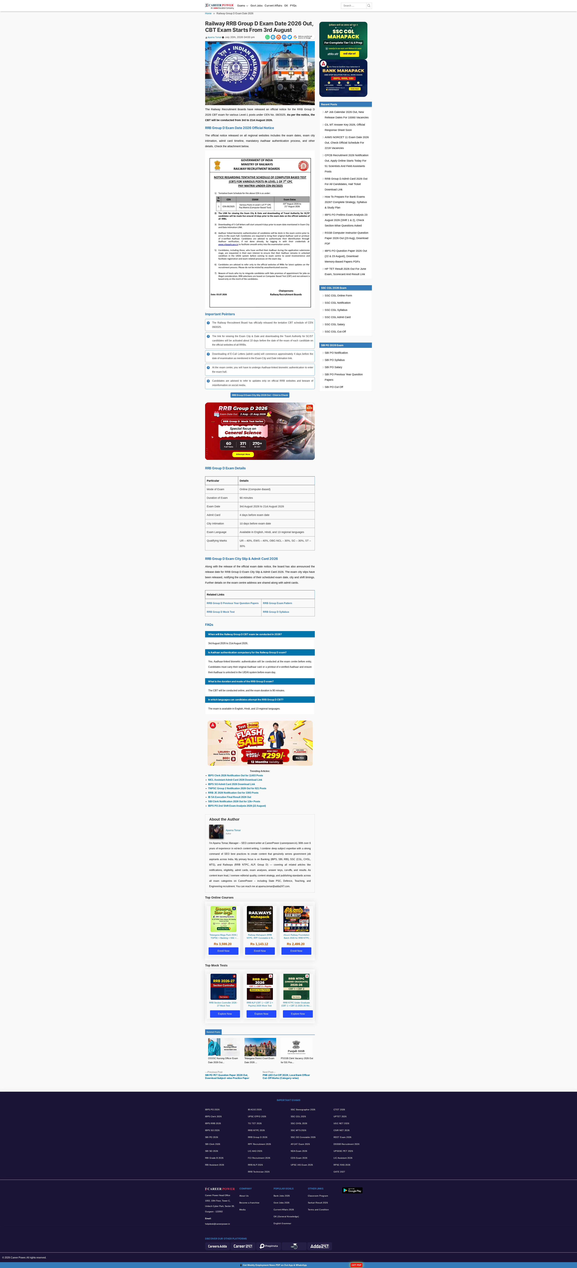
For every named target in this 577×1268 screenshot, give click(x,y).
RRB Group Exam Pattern (277, 603)
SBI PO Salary (333, 367)
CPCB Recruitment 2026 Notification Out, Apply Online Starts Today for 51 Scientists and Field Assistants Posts (346, 163)
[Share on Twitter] (289, 37)
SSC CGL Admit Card (338, 317)
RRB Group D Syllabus (276, 612)
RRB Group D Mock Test (221, 612)
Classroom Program (318, 1196)
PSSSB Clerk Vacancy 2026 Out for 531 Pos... (297, 1060)
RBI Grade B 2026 (214, 1158)
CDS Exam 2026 (299, 1158)
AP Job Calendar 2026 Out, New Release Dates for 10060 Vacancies (347, 115)
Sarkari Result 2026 (318, 1202)
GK (286, 5)
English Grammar (282, 1223)
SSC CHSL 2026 (299, 1123)
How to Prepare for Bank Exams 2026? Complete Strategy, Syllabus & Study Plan (346, 202)
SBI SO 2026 (211, 1151)
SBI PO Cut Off (334, 387)
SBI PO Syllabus (335, 359)
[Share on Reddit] (278, 37)
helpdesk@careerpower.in (217, 1224)
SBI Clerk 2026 (212, 1144)
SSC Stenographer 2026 (303, 1109)
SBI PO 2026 (211, 1137)
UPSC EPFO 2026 (257, 1116)
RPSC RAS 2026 (342, 1165)
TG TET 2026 (255, 1123)
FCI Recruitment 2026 (259, 1158)
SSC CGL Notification (338, 302)
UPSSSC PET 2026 (343, 1151)
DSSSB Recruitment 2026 (346, 1144)
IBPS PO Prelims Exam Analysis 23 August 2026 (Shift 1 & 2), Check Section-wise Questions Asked (346, 220)
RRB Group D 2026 (257, 1137)
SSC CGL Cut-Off (335, 331)
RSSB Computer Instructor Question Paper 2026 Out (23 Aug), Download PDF (346, 238)
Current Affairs (273, 5)
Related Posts (213, 1032)
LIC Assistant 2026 (343, 1158)
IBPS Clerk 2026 (213, 1116)
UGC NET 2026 (341, 1123)
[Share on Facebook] (284, 37)
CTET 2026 (339, 1109)
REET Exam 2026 (342, 1137)
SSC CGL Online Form (338, 295)
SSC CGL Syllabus (336, 309)
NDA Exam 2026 (299, 1151)
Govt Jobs (256, 5)
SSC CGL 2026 (298, 1116)
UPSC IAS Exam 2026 (302, 1165)
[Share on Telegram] (273, 37)
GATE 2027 (339, 1172)
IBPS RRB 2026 (213, 1123)
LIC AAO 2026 (255, 1151)
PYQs (293, 5)
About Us (244, 1196)
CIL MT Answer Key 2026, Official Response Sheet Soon (345, 127)
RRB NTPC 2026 (256, 1130)
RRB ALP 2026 (255, 1165)
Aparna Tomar (214, 37)
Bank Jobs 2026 (282, 1196)
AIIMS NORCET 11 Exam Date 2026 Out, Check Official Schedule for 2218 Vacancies (347, 143)
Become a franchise (249, 1202)
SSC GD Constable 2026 (303, 1137)
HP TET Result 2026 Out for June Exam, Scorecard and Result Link (345, 271)
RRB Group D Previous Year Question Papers (233, 603)
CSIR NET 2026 (342, 1130)
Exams (241, 5)
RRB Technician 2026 (259, 1172)
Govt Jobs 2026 (282, 1202)
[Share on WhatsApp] (267, 37)
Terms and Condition (318, 1209)
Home (208, 13)
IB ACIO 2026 (255, 1109)
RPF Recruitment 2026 (259, 1144)
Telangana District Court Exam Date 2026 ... (259, 1060)
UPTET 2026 (340, 1116)
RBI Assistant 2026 (214, 1165)
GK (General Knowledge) (286, 1216)
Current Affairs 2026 (284, 1209)
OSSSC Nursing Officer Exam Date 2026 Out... (223, 1060)
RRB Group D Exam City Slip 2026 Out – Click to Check (260, 395)
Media (242, 1209)
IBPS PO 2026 (212, 1109)
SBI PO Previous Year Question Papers (344, 377)
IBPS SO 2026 (212, 1130)
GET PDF (356, 1265)
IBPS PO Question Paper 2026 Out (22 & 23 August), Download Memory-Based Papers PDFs (346, 256)
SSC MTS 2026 (298, 1130)
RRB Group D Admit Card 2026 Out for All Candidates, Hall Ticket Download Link (346, 184)
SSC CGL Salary (335, 324)
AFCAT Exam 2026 (300, 1144)
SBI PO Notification (336, 352)
